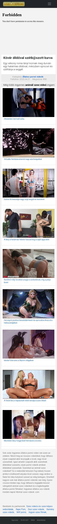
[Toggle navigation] (49, 3)
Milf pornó (21, 512)
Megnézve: (37, 79)
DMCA (33, 520)
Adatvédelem (41, 520)
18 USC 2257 (24, 520)
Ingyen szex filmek (37, 512)
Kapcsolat (15, 520)
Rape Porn (20, 509)
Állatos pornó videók (33, 76)
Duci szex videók (36, 509)
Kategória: (17, 76)
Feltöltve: (14, 79)
